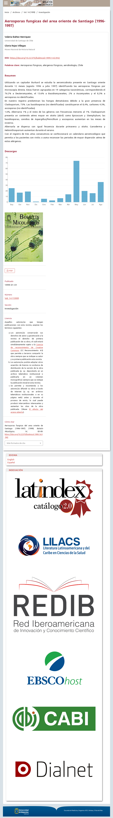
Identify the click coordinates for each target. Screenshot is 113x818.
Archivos (16, 12)
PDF (11, 271)
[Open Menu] (6, 3)
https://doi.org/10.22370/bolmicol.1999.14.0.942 (35, 58)
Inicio (7, 12)
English (11, 459)
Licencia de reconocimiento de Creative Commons (27, 347)
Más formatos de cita (16, 443)
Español (11, 462)
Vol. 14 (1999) (29, 12)
